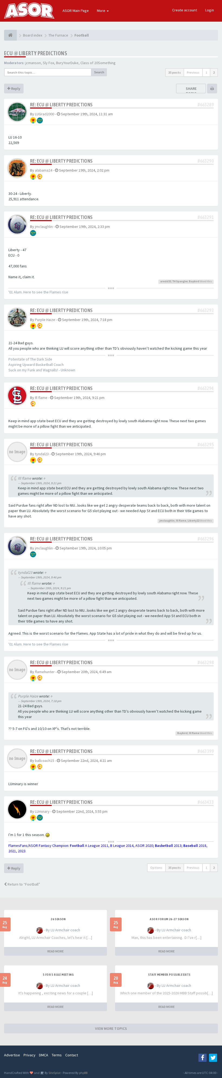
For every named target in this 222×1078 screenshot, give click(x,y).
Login (209, 10)
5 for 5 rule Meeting (58, 975)
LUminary (42, 811)
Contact (71, 1055)
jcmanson (33, 62)
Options (156, 868)
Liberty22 (193, 520)
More (101, 10)
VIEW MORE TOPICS (111, 1028)
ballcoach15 (44, 760)
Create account (184, 10)
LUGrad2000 (44, 114)
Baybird (194, 281)
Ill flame (41, 397)
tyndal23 (42, 453)
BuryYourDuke (67, 62)
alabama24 (43, 170)
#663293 (206, 310)
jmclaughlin (44, 226)
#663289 (206, 104)
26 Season (58, 919)
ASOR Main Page (76, 10)
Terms (57, 1055)
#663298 (206, 662)
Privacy (29, 1055)
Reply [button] (15, 88)
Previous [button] (193, 72)
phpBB (83, 1073)
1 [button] (206, 72)
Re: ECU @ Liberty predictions (61, 104)
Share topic (191, 91)
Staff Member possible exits (169, 975)
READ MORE (55, 951)
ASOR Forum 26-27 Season (169, 919)
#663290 (206, 161)
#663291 (206, 217)
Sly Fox (48, 62)
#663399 (206, 751)
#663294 (206, 388)
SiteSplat (54, 1073)
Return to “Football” (23, 884)
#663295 (206, 444)
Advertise (12, 1055)
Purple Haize (45, 319)
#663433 (206, 802)
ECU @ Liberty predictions (35, 53)
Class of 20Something (98, 62)
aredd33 (165, 281)
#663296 (206, 539)
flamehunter (45, 671)
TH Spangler (180, 281)
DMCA (43, 1055)
